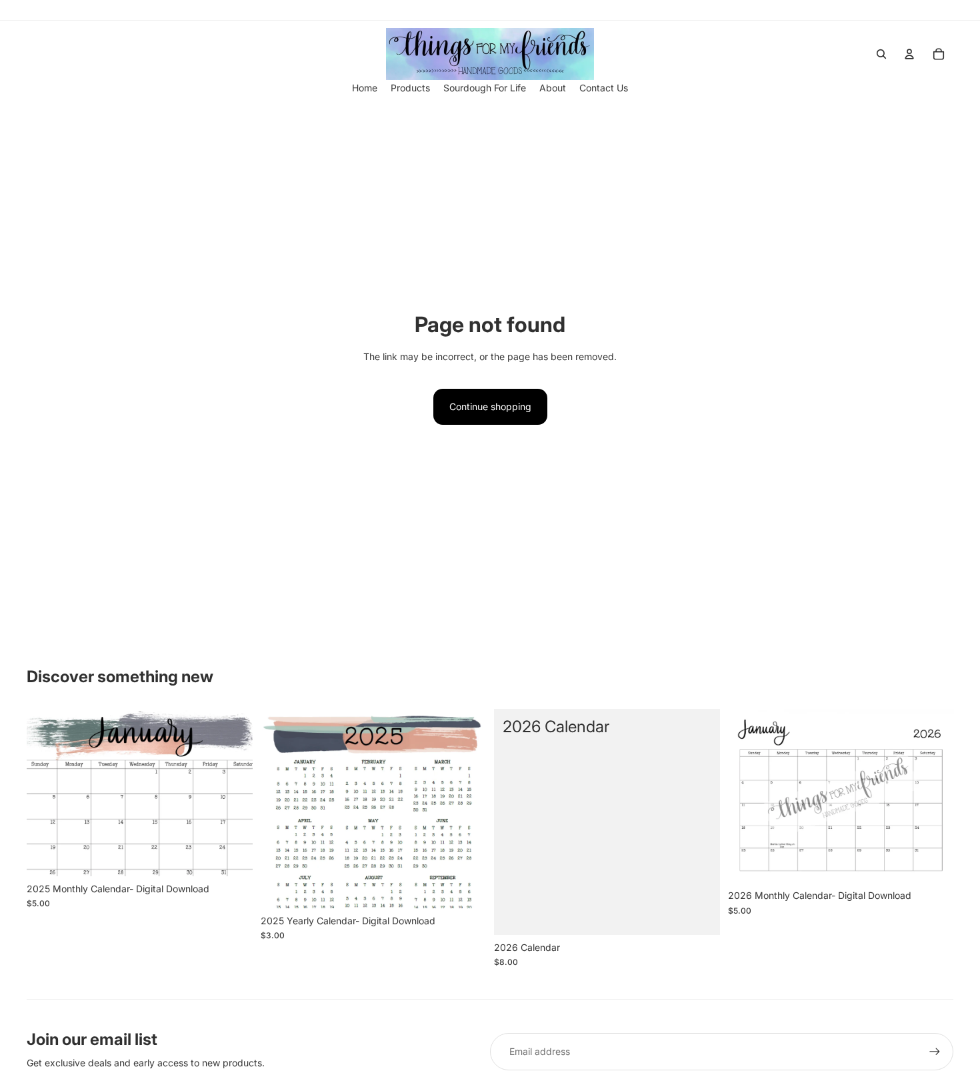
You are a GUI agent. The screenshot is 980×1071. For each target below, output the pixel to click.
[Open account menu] (909, 54)
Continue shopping (490, 406)
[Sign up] (934, 1051)
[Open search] (881, 54)
